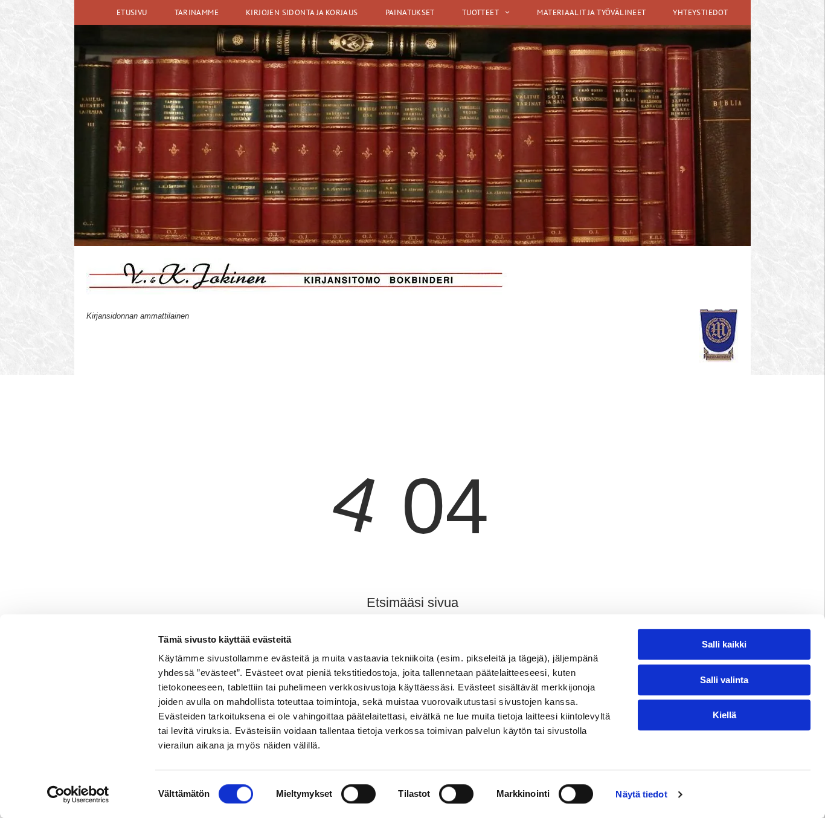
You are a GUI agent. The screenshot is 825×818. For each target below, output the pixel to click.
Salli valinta (724, 680)
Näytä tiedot (641, 794)
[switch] (358, 793)
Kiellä (724, 715)
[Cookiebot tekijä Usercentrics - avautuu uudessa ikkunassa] (78, 794)
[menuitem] (136, 12)
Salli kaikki (724, 644)
